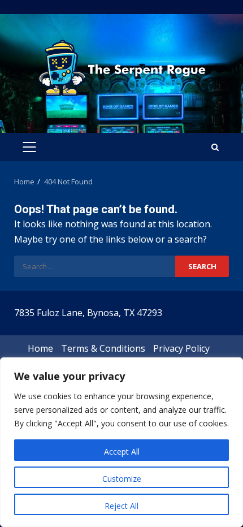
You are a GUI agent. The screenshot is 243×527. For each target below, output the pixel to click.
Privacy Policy (181, 348)
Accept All (122, 451)
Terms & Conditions (103, 348)
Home (40, 348)
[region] (121, 442)
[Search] (215, 147)
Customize (121, 478)
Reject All (121, 505)
